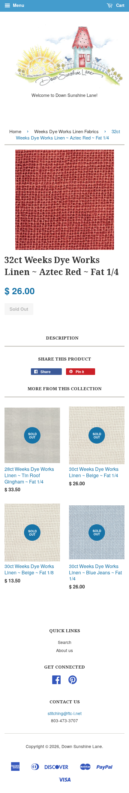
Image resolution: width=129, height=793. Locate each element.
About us (64, 650)
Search (64, 642)
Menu (18, 5)
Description (62, 338)
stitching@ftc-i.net (65, 713)
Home (15, 131)
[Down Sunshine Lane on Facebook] (56, 681)
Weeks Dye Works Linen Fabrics (66, 131)
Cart (119, 5)
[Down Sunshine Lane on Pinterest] (72, 681)
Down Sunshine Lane (82, 746)
